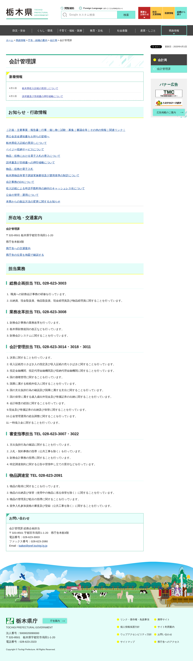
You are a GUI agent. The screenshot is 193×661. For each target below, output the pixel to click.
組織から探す (181, 13)
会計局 (53, 40)
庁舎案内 (55, 621)
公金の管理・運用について (22, 194)
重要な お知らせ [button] (144, 13)
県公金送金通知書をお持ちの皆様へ (27, 136)
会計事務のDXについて (20, 181)
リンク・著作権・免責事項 (134, 619)
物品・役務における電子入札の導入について (33, 155)
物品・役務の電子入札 (19, 169)
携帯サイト (164, 619)
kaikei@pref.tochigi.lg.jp (33, 545)
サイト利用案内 (166, 627)
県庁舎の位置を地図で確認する (25, 254)
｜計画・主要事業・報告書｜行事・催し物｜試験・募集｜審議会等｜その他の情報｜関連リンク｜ (65, 130)
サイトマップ (127, 642)
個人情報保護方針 (130, 627)
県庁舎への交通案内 (18, 248)
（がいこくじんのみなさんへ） (103, 8)
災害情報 (157, 13)
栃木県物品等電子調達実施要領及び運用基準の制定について (42, 175)
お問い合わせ (165, 634)
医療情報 (169, 13)
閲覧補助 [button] (69, 8)
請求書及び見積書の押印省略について (42, 96)
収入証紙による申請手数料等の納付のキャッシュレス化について (45, 188)
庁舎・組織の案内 (37, 40)
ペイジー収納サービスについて (25, 149)
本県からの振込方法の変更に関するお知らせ (33, 201)
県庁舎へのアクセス (168, 642)
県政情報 (20, 40)
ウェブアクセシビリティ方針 (136, 634)
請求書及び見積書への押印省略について (30, 162)
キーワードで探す (65, 15)
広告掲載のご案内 (166, 112)
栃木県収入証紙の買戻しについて (40, 88)
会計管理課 (164, 68)
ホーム (9, 40)
